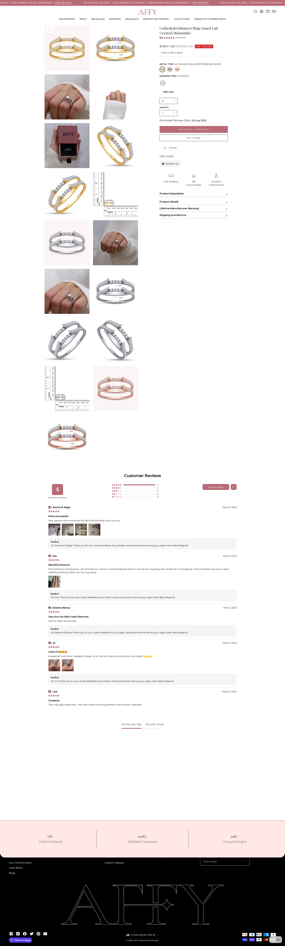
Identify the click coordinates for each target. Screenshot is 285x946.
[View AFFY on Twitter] (31, 933)
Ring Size (168, 92)
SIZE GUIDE (167, 156)
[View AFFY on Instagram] (11, 933)
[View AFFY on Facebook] (25, 933)
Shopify (155, 940)
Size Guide (111, 857)
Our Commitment (20, 862)
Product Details (169, 201)
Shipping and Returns (173, 215)
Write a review (216, 487)
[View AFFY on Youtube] (45, 933)
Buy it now (194, 138)
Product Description (172, 193)
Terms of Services (20, 857)
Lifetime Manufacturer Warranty (179, 208)
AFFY (136, 940)
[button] (156, 19)
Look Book (15, 867)
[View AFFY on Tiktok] (18, 933)
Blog (12, 873)
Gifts (162, 857)
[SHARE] (162, 145)
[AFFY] (147, 12)
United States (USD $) (142, 935)
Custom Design (114, 862)
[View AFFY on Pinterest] (38, 933)
